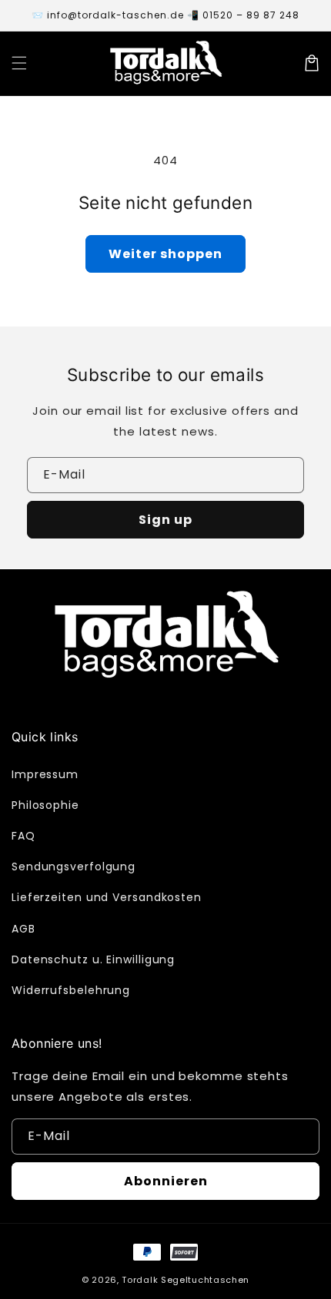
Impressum (45, 774)
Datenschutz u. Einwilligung (93, 959)
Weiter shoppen (165, 254)
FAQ (23, 835)
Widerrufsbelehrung (71, 990)
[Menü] (19, 63)
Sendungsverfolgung (73, 866)
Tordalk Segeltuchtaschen (185, 1280)
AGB (23, 928)
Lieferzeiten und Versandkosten (107, 897)
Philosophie (45, 805)
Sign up (165, 520)
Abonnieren (166, 1181)
